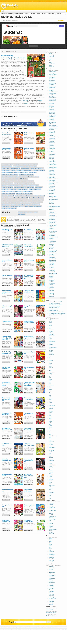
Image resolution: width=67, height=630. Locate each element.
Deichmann (51, 353)
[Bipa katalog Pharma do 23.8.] (28, 530)
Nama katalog (51, 187)
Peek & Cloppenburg (53, 435)
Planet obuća (51, 441)
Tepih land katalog (52, 251)
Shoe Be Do (51, 472)
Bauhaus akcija (52, 568)
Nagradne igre (51, 66)
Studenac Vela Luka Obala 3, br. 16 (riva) (30, 185)
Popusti (50, 57)
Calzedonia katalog (52, 86)
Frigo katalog (51, 119)
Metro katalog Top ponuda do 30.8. (7, 230)
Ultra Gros (51, 480)
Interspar (50, 379)
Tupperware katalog (52, 260)
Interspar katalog (52, 138)
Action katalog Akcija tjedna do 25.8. (28, 476)
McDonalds (51, 411)
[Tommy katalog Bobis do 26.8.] (28, 499)
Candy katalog (51, 281)
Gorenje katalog (52, 283)
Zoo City (50, 493)
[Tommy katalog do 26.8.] (6, 515)
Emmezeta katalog (52, 110)
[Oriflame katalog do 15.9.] (6, 316)
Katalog (33, 626)
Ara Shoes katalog (52, 71)
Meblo (50, 414)
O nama (2, 626)
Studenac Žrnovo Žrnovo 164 (18, 166)
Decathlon (51, 351)
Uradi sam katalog (52, 261)
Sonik (50, 477)
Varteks (50, 482)
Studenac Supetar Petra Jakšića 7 (24, 204)
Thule (50, 498)
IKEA (50, 377)
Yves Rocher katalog (53, 273)
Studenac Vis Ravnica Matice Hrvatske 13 (10, 180)
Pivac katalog (51, 212)
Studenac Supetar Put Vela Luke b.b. (35, 202)
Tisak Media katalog (52, 252)
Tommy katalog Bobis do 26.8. (28, 490)
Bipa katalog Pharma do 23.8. (28, 521)
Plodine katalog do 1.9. (7, 322)
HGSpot (50, 373)
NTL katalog (51, 194)
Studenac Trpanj (18, 191)
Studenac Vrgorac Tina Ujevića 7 (8, 176)
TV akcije (50, 62)
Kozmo (50, 399)
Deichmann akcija (52, 573)
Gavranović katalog (52, 122)
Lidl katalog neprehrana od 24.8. (29, 444)
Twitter (56, 626)
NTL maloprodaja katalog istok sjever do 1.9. (7, 292)
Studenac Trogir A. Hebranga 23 (39, 195)
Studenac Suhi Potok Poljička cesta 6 (9, 208)
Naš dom (50, 427)
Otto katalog (51, 202)
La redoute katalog (52, 152)
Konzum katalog (52, 148)
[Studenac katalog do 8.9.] (28, 270)
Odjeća (16, 13)
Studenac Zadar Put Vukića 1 (39, 170)
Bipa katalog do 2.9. (29, 505)
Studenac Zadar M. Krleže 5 (7, 172)
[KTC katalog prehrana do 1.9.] (28, 239)
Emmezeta (51, 360)
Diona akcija (51, 570)
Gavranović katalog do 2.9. (7, 260)
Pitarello (50, 438)
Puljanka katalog (52, 222)
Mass (50, 409)
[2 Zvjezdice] (60, 20)
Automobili (51, 561)
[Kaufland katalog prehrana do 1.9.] (6, 361)
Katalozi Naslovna (3, 11)
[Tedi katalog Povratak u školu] (28, 407)
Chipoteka (51, 344)
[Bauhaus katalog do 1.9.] (6, 499)
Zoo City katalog (52, 268)
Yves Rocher (51, 492)
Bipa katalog (51, 78)
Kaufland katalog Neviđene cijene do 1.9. (29, 323)
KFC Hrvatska (51, 385)
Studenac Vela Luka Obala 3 (7, 187)
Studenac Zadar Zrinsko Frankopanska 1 (24, 170)
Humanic (50, 374)
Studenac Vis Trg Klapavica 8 (21, 178)
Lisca (50, 395)
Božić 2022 (20, 212)
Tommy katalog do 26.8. (7, 505)
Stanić (50, 473)
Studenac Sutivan (23, 202)
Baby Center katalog (52, 74)
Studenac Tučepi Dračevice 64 (8, 191)
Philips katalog (51, 291)
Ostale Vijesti (51, 533)
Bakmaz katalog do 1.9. (29, 367)
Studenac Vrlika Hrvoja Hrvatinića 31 (26, 174)
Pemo (50, 434)
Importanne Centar (52, 516)
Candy (50, 496)
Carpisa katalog (52, 87)
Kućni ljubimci (51, 13)
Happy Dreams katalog (53, 128)
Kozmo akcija (51, 586)
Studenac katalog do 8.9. (29, 260)
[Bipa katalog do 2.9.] (28, 515)
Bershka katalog (52, 80)
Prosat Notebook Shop (53, 221)
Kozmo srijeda (51, 588)
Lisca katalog (51, 158)
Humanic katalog (52, 132)
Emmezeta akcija (52, 575)
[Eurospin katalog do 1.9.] (28, 316)
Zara (49, 491)
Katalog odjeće (51, 555)
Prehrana (4, 13)
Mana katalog (51, 165)
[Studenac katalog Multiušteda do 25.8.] (6, 142)
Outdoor (33, 13)
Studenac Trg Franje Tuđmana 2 (8, 199)
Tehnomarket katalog (53, 250)
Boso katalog (51, 81)
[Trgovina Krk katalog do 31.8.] (6, 530)
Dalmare (50, 511)
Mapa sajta (15, 626)
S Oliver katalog (52, 242)
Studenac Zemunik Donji (15, 168)
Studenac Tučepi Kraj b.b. (23, 189)
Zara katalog (51, 267)
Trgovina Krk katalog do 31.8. (6, 521)
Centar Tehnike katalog (53, 91)
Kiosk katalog (51, 145)
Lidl (49, 392)
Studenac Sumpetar (36, 204)
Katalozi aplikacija (49, 609)
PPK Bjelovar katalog (53, 223)
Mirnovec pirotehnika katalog (54, 178)
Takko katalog (51, 247)
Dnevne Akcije (51, 558)
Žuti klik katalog (52, 270)
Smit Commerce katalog (53, 237)
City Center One (52, 507)
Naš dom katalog (52, 190)
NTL (49, 431)
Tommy (50, 461)
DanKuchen (51, 350)
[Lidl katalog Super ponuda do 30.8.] (28, 300)
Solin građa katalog (52, 241)
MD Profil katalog (52, 171)
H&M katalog (51, 123)
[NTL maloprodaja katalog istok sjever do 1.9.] (6, 300)
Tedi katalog (51, 248)
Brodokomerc (51, 332)
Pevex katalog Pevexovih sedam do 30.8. (7, 384)
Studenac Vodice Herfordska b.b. (8, 178)
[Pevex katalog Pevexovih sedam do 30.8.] (6, 392)
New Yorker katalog (52, 192)
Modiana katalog (52, 184)
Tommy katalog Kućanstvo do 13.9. (7, 429)
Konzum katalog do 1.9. (7, 276)
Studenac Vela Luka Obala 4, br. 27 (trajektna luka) (11, 185)
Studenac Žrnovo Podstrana (31, 166)
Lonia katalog (51, 162)
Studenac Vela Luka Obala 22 (20, 187)
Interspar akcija (52, 578)
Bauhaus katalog (52, 75)
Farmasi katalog (52, 113)
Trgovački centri (52, 63)
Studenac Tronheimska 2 (27, 191)
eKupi (50, 358)
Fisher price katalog (52, 115)
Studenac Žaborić (32, 172)
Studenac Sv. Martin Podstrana (22, 199)
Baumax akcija (51, 566)
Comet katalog (51, 94)
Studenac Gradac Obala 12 (21, 164)
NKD (50, 430)
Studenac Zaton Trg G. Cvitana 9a (8, 170)
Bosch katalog (51, 280)
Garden (50, 366)
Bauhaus (50, 321)
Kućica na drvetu (52, 405)
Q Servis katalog (52, 232)
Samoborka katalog (52, 234)
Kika (49, 382)
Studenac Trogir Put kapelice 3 (8, 195)
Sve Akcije (51, 604)
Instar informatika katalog (53, 136)
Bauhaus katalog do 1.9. (7, 490)
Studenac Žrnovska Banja (7, 166)
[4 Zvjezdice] (62, 20)
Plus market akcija (52, 598)
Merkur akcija (51, 594)
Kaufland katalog (52, 142)
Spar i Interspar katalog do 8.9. (6, 367)
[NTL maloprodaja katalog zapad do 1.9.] (28, 285)
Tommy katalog (52, 255)
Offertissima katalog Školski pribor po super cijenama (29, 384)
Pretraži (11, 622)
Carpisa (50, 340)
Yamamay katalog (52, 271)
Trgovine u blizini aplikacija (51, 615)
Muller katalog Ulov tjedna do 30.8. (7, 413)
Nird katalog (51, 289)
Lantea (50, 387)
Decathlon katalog (52, 99)
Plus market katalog (52, 216)
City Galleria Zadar (52, 510)
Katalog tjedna (51, 276)
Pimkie (50, 440)
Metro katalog (51, 176)
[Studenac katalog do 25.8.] (28, 142)
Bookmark (20, 626)
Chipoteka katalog (52, 93)
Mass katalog (51, 170)
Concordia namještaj (52, 347)
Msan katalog (51, 290)
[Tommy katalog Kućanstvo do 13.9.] (6, 438)
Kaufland (50, 380)
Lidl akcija (51, 592)
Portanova (51, 523)
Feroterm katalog (52, 116)
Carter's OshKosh (52, 341)
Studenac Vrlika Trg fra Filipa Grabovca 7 (10, 174)
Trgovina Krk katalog (53, 258)
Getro (50, 369)
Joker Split (51, 517)
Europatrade (51, 361)
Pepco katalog (51, 207)
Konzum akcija (51, 585)
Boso (50, 337)
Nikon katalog (51, 287)
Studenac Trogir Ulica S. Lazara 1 (8, 193)
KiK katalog (51, 144)
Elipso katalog (51, 109)
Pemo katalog (51, 205)
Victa (50, 486)
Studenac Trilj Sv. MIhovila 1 (22, 197)
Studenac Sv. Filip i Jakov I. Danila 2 (36, 199)
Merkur (50, 418)
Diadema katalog (52, 102)
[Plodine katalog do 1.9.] (6, 331)
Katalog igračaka (52, 554)
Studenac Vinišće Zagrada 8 (7, 183)
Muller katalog (51, 183)
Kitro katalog (51, 147)
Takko (50, 456)
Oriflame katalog (52, 197)
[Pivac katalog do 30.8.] (28, 423)
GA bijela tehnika (52, 120)
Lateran (50, 389)
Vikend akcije (51, 56)
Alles (50, 495)
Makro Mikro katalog (52, 167)
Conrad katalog (51, 96)
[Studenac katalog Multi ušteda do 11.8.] (6, 158)
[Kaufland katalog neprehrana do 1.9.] (28, 346)
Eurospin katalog (52, 112)
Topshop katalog (52, 257)
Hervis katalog (51, 129)
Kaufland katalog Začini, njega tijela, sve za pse (7, 338)
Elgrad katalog (51, 107)
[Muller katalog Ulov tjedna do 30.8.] (6, 423)
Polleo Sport (51, 451)
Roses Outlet (51, 524)
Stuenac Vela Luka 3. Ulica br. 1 (8, 164)
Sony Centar (51, 475)
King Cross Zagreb (52, 519)
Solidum (50, 527)
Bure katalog (51, 84)
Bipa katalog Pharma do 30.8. (28, 245)
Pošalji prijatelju (26, 626)
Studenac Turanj (5, 189)
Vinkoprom (51, 488)
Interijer (50, 545)
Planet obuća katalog (53, 213)
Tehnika (38, 13)
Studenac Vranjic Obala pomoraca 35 (32, 176)
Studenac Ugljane (38, 187)
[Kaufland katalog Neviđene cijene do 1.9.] (28, 331)
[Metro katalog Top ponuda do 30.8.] (6, 239)
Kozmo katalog (51, 149)
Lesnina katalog (52, 154)
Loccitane (50, 398)
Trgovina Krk (51, 467)
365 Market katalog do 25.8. (7, 475)
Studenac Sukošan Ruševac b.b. (17, 206)
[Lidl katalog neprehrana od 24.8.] (28, 453)
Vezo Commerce (52, 485)
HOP (50, 376)
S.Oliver (50, 476)
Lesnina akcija (51, 591)
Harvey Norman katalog (53, 126)
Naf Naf (50, 425)
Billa (49, 327)
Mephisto (50, 422)
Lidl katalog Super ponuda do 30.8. (29, 291)
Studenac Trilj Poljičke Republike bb (36, 197)
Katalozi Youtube (51, 626)
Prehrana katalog (52, 219)
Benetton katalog (52, 77)
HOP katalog (51, 133)
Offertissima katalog (52, 196)
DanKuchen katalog (52, 97)
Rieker (50, 453)
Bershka (50, 325)
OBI (49, 469)
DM (49, 357)
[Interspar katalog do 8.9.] (28, 361)
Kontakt (10, 626)
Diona (50, 356)
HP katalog (51, 286)
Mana (50, 406)
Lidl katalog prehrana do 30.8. (6, 459)
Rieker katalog (51, 228)
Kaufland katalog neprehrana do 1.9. (29, 337)
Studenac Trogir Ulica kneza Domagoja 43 (24, 193)
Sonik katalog (51, 244)
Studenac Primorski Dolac (32, 164)
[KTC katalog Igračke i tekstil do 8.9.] (6, 254)
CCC (50, 342)
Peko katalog (51, 203)
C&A (50, 345)
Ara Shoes (51, 319)
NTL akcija (51, 581)
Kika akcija (51, 584)
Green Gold (51, 514)
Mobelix (50, 421)
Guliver (50, 370)
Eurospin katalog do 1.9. (29, 306)
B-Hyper (50, 338)
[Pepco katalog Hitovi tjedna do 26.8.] (6, 407)
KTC (49, 386)
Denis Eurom (51, 354)
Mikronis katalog (52, 180)
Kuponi (50, 59)
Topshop (50, 463)
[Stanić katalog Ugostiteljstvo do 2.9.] (28, 469)
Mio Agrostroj (51, 419)
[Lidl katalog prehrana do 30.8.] (6, 469)
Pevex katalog (51, 209)
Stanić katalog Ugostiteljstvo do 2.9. (28, 460)
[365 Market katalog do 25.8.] (6, 484)
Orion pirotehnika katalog (53, 199)
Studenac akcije (24, 100)
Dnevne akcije (51, 55)
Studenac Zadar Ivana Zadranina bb (21, 172)
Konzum (50, 402)
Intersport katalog (52, 139)
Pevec (50, 437)
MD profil (50, 412)
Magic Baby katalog (52, 164)
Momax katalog (52, 186)
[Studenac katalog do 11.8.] (28, 158)
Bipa (49, 328)
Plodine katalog (52, 215)
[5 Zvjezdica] (63, 20)
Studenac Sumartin (5, 206)
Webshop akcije (52, 60)
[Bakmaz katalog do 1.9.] (28, 377)
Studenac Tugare (13, 189)
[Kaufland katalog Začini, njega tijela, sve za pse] (6, 346)
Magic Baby (51, 408)
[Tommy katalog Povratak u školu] (28, 438)
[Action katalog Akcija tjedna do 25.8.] (28, 484)
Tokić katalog (51, 254)
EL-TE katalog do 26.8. (6, 444)
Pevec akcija (51, 595)
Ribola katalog (51, 226)
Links (50, 393)
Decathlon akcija (52, 572)
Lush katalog (51, 160)
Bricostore (51, 331)
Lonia (50, 401)
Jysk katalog (51, 141)
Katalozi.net (11, 217)
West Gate (51, 530)
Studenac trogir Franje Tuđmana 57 (8, 197)
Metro (50, 415)
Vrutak (50, 489)
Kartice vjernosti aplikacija (51, 612)
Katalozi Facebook (44, 626)
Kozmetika (59, 13)
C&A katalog (51, 90)
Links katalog (51, 157)
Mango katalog (51, 168)
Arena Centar (51, 503)
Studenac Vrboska (19, 176)
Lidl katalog (51, 155)
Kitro (50, 383)
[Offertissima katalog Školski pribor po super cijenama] (28, 392)
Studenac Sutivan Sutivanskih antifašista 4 (10, 202)
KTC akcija (51, 589)
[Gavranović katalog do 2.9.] (6, 270)
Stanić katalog (51, 238)
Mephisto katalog (52, 177)
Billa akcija (51, 569)
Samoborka (51, 470)
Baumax (50, 322)
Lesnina (50, 390)
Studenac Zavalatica (25, 168)
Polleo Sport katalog (52, 225)
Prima (50, 446)
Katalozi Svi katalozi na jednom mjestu (10, 6)
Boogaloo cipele (52, 335)
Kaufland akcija (52, 582)
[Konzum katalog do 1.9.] (6, 285)
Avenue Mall (51, 504)
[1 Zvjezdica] (58, 20)
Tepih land (51, 457)
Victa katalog (51, 263)
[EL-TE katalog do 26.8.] (6, 453)
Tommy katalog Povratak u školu (28, 429)
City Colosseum (52, 508)
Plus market (51, 444)
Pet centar (51, 432)
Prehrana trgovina (52, 447)
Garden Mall (51, 513)
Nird (49, 428)
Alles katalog (51, 274)
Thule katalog (51, 293)
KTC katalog (51, 151)
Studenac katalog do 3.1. (16, 16)
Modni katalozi (51, 557)
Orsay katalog (51, 200)
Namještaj (10, 13)
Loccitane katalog (52, 161)
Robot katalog (51, 229)
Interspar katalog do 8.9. (29, 352)
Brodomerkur (51, 334)
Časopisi (50, 65)
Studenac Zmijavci (5, 168)
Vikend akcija (51, 560)
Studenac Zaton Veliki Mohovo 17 (37, 168)
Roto (50, 454)
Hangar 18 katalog (52, 125)
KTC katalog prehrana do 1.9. (28, 230)
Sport (50, 547)
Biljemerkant (51, 329)
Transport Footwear (52, 464)
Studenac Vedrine (30, 187)
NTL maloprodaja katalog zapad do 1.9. (28, 277)
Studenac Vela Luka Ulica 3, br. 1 (27, 183)
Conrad (50, 348)
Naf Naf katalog (52, 189)
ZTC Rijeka (51, 532)
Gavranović (51, 367)
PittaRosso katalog (52, 210)
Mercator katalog (52, 174)
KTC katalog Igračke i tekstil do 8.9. (7, 245)
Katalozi (25, 212)
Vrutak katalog (51, 266)
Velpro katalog (51, 296)
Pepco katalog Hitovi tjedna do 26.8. (6, 399)
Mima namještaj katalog (53, 181)
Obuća (21, 13)
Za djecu (44, 13)
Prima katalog (51, 218)
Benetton (50, 324)
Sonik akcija (51, 602)
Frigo (50, 364)
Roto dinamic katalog (53, 231)
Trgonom (50, 466)
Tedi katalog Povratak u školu (28, 398)
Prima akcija (51, 600)
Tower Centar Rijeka (52, 529)
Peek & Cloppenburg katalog (54, 206)
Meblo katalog (51, 173)
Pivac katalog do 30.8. (28, 413)
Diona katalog (51, 103)
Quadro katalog (52, 294)
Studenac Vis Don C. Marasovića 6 (26, 180)
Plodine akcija (51, 597)
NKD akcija (51, 579)
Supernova (51, 526)
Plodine (50, 443)
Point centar (51, 522)
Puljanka (50, 448)
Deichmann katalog (52, 100)
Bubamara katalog (52, 83)
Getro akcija (51, 576)
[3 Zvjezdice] (61, 20)
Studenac (35, 212)
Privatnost (7, 626)
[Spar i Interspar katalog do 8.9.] (6, 377)
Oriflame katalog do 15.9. (7, 306)
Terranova (50, 459)
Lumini (50, 520)
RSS (30, 626)
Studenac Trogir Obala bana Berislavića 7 (23, 195)
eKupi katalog (51, 106)
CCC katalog (51, 88)
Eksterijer (27, 13)
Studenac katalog (33, 46)
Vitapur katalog (51, 264)
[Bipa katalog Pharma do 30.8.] (28, 254)
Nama (50, 424)
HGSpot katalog (52, 131)
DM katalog (51, 104)
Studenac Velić (17, 183)
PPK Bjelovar (51, 450)
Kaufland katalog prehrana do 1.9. (6, 352)
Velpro (50, 483)
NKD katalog (51, 193)
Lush (50, 396)
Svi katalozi (51, 277)
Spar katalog (51, 245)
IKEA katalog (51, 135)
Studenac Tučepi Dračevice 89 (35, 189)
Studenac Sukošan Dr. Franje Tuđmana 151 (33, 206)
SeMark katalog (52, 235)
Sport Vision (51, 479)
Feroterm (50, 363)
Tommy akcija (51, 601)
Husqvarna (51, 284)
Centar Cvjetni (51, 506)
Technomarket (51, 460)
